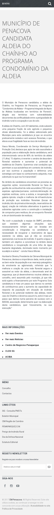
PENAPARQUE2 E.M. (11, 426)
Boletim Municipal (10, 416)
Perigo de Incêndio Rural (13, 432)
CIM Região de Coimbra (12, 421)
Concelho (6, 388)
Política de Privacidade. (12, 509)
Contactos (7, 393)
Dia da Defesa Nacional (12, 437)
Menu (7, 3)
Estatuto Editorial (10, 442)
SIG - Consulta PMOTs (12, 411)
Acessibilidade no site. (41, 506)
